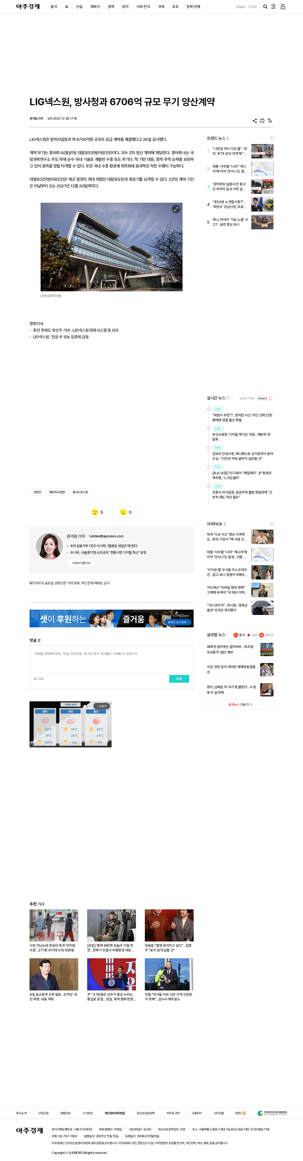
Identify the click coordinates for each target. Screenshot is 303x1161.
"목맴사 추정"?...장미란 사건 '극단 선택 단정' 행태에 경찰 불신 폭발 (242, 417)
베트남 (269, 635)
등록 (179, 679)
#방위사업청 (57, 492)
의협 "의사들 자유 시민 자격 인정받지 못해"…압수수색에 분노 (168, 996)
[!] (271, 138)
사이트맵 (219, 1113)
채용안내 (65, 1113)
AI (66, 6)
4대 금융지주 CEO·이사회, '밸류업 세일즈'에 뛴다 (103, 546)
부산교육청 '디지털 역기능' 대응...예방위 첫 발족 (241, 436)
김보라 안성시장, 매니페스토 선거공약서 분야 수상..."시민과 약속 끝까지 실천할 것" (242, 456)
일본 (255, 635)
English (240, 6)
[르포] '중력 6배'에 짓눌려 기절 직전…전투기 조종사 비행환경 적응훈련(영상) (110, 948)
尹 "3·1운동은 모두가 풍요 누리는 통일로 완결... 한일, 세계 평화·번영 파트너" (110, 997)
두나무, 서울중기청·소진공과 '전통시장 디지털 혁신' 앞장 (108, 552)
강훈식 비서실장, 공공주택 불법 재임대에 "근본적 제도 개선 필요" (242, 494)
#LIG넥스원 (80, 492)
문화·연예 (193, 6)
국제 (161, 6)
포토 (175, 6)
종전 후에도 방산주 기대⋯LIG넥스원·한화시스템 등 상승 (76, 330)
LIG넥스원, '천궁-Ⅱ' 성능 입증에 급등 (61, 336)
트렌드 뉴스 (216, 138)
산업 (79, 6)
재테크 (95, 6)
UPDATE (263, 398)
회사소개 (21, 1113)
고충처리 (196, 1113)
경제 (111, 6)
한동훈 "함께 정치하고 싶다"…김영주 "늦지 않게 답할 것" (168, 947)
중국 (54, 6)
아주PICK (214, 524)
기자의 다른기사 (81, 563)
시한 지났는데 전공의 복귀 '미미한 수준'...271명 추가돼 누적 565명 (52, 947)
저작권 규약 (173, 1113)
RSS (238, 1113)
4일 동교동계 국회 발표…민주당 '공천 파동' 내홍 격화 (53, 996)
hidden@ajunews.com (106, 536)
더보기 (228, 706)
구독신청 (43, 1113)
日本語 (252, 6)
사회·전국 (143, 6)
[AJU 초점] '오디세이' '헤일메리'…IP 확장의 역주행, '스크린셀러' (242, 475)
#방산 (37, 492)
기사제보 (87, 1113)
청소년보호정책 (146, 1113)
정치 (125, 6)
